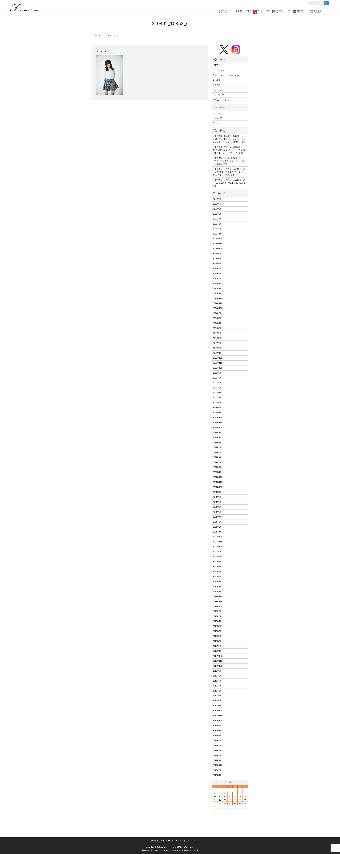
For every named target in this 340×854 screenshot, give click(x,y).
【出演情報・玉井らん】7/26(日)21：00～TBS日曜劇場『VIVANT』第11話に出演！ (229, 183)
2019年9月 (217, 611)
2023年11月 (218, 363)
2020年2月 (217, 586)
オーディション (219, 70)
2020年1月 (217, 591)
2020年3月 (217, 581)
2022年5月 (217, 452)
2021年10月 (218, 487)
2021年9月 (217, 492)
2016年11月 (218, 765)
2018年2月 (217, 701)
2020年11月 (218, 542)
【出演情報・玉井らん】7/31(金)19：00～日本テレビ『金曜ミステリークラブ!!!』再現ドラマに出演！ (229, 172)
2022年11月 (218, 422)
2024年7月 (217, 323)
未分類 (215, 123)
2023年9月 (217, 373)
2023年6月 (217, 388)
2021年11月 (218, 482)
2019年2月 (217, 646)
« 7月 (215, 782)
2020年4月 (217, 577)
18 (220, 800)
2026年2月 (217, 229)
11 (220, 796)
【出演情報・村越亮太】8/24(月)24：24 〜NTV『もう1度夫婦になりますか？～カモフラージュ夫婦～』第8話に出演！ (229, 139)
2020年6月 (217, 567)
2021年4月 (217, 517)
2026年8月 (217, 199)
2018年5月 (217, 691)
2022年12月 (218, 418)
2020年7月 (217, 562)
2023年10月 (218, 368)
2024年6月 (217, 328)
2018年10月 (218, 666)
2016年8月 (217, 770)
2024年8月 (217, 318)
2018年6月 (217, 686)
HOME (215, 65)
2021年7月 (217, 502)
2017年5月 (217, 745)
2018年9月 (217, 671)
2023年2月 (217, 408)
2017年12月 (218, 711)
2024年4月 (217, 338)
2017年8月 (217, 731)
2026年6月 (217, 209)
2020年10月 (218, 547)
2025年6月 (217, 268)
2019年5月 (217, 631)
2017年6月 (217, 740)
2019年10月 (218, 606)
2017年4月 (217, 750)
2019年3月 (217, 641)
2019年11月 (218, 601)
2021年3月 (217, 522)
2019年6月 (217, 626)
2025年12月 (218, 239)
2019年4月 (217, 636)
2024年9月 (217, 313)
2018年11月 (218, 661)
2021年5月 (217, 512)
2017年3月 (217, 755)
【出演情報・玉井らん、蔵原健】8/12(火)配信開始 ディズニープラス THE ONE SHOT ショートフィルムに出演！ (230, 150)
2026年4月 (217, 219)
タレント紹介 (218, 118)
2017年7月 (217, 735)
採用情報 (216, 85)
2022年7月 (217, 442)
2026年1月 (217, 234)
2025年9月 (217, 254)
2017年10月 (218, 721)
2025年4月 (217, 278)
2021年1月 (217, 532)
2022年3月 (217, 462)
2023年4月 (217, 398)
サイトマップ (218, 95)
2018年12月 (218, 656)
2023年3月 (217, 403)
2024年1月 (217, 353)
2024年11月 (218, 303)
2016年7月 (217, 775)
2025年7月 (217, 264)
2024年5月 (217, 333)
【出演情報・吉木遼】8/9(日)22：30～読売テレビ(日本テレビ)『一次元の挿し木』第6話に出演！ (229, 161)
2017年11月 (218, 716)
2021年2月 (217, 527)
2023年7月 (217, 383)
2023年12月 (218, 358)
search (324, 12)
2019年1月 (217, 651)
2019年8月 (217, 616)
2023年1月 (217, 413)
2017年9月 (217, 725)
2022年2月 (217, 467)
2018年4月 (217, 696)
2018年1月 (217, 706)
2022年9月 (217, 432)
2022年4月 (217, 457)
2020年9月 (217, 552)
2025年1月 (217, 293)
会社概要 (216, 80)
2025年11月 (218, 244)
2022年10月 (218, 427)
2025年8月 (217, 259)
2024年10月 (218, 308)
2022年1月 (217, 472)
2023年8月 (217, 378)
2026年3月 (217, 224)
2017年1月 (217, 760)
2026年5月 (217, 214)
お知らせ (216, 113)
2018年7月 (217, 681)
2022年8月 (217, 437)
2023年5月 (217, 393)
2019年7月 (217, 621)
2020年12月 (218, 537)
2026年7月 (217, 204)
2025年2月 (217, 288)
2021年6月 (217, 507)
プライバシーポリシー (222, 100)
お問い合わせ (218, 90)
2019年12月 (218, 596)
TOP (95, 36)
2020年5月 (217, 571)
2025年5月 (217, 273)
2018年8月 (217, 676)
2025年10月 (218, 249)
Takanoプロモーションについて (226, 75)
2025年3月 (217, 283)
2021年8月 (217, 497)
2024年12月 (218, 298)
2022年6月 (217, 447)
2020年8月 (217, 557)
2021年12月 (218, 477)
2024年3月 (217, 343)
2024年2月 (217, 348)
